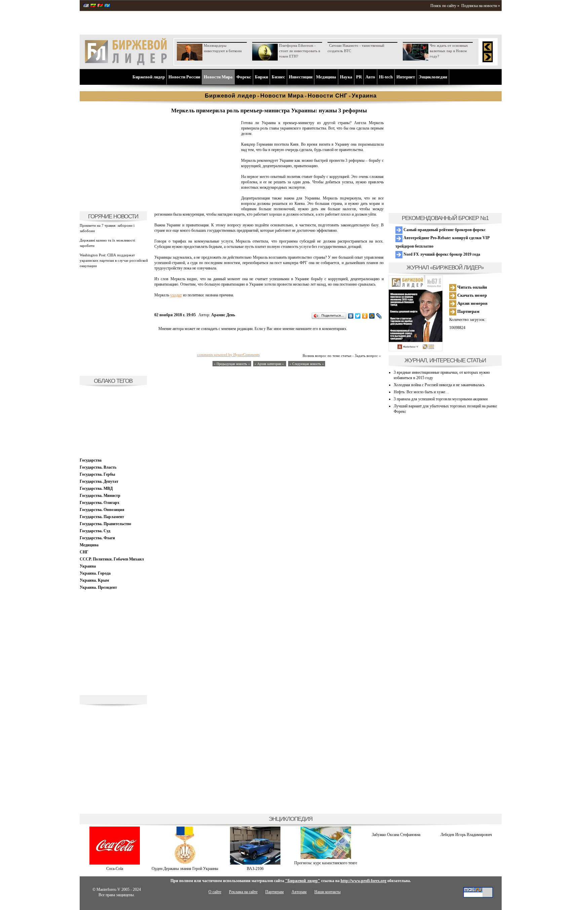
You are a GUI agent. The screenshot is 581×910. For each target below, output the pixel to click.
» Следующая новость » (306, 364)
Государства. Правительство (105, 523)
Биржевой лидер (148, 76)
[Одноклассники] (365, 316)
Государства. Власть (98, 467)
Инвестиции (300, 76)
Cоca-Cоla (114, 868)
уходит (176, 295)
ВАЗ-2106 (255, 868)
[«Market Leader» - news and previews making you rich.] (86, 6)
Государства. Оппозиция (102, 509)
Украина (88, 566)
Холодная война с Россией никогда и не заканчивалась (439, 385)
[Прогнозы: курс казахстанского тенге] (326, 857)
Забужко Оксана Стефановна (396, 834)
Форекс (243, 76)
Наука (346, 76)
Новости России (184, 76)
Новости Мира (218, 76)
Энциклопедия (433, 76)
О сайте (214, 891)
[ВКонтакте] (350, 316)
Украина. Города (95, 573)
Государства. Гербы (97, 474)
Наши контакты (327, 891)
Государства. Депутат (99, 481)
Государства (91, 460)
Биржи (261, 76)
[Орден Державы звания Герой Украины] (185, 863)
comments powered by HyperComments (228, 355)
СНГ (84, 552)
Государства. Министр (100, 495)
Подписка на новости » (480, 5)
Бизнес (278, 76)
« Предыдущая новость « (232, 364)
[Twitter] (357, 316)
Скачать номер (471, 295)
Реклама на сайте (243, 891)
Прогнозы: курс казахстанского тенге (325, 863)
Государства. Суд (95, 531)
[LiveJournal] (379, 316)
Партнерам (467, 311)
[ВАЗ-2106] (255, 863)
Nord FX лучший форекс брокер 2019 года (441, 254)
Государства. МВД (96, 488)
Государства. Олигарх (99, 502)
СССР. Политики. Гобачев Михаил (112, 559)
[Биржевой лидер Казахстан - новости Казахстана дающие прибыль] (107, 6)
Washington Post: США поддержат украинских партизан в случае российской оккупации (114, 260)
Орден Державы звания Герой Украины (185, 868)
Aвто (370, 76)
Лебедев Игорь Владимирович (466, 834)
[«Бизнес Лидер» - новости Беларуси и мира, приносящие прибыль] (100, 6)
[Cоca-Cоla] (114, 863)
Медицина (326, 76)
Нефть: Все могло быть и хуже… (421, 392)
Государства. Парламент (102, 516)
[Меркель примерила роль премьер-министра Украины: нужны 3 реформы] (196, 204)
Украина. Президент (98, 587)
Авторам (299, 891)
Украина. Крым (94, 580)
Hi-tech (386, 76)
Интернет (405, 76)
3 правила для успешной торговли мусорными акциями (441, 399)
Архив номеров (472, 303)
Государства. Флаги (97, 538)
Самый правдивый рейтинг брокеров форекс (444, 229)
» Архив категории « (270, 364)
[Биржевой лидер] (126, 64)
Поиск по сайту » (444, 5)
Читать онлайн (471, 287)
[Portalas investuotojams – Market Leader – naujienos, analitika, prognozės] (93, 6)
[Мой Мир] (372, 316)
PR (359, 76)
